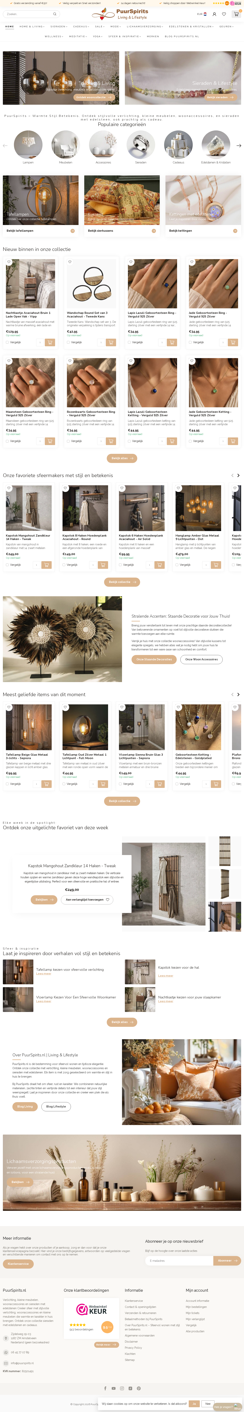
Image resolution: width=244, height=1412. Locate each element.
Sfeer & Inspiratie (123, 36)
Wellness (53, 36)
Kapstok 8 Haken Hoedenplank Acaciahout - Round (85, 537)
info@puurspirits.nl (22, 1363)
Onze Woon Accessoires (201, 659)
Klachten (130, 1353)
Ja (194, 1403)
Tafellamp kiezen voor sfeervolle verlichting (70, 969)
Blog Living (25, 1106)
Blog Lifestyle (56, 1106)
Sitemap (130, 1359)
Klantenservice (18, 1263)
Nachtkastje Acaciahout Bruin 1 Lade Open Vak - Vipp (28, 314)
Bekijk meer (103, 1344)
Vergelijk (15, 342)
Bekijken (42, 899)
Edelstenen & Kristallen (190, 26)
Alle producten (195, 1331)
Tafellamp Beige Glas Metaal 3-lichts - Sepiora (27, 756)
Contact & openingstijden (140, 1306)
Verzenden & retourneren (140, 1313)
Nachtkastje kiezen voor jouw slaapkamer (189, 997)
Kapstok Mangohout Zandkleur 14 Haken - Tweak (28, 537)
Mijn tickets (192, 1313)
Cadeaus (80, 26)
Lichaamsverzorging (144, 26)
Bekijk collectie (119, 581)
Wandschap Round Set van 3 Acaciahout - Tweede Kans (87, 314)
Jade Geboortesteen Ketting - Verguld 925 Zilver (210, 413)
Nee (207, 1403)
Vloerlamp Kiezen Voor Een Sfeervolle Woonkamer (76, 997)
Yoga (97, 36)
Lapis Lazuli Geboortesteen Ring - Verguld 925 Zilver (152, 314)
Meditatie (77, 36)
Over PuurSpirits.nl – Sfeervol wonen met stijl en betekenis (152, 1327)
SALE (99, 26)
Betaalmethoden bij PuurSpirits (143, 1319)
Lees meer (43, 973)
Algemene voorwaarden (140, 1335)
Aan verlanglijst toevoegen (85, 899)
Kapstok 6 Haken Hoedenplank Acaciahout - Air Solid (141, 537)
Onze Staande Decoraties (154, 659)
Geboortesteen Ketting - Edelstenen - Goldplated (194, 756)
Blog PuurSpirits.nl (182, 36)
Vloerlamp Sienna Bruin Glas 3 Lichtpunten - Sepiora (141, 756)
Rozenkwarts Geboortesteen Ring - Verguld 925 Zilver (91, 413)
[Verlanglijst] (224, 14)
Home (9, 26)
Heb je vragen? (223, 1407)
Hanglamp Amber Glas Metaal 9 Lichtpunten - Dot (197, 537)
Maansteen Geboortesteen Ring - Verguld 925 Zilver (29, 413)
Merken (153, 36)
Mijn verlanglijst (195, 1319)
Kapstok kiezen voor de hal (178, 967)
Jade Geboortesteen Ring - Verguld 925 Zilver (208, 314)
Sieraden (58, 26)
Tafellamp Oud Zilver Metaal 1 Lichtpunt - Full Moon (84, 756)
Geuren (226, 26)
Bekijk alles (120, 458)
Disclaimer (131, 1341)
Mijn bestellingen (196, 1306)
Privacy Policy (133, 1347)
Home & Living (31, 26)
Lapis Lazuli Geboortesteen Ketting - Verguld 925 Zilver (148, 413)
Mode (115, 26)
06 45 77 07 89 (20, 1352)
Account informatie (197, 1300)
